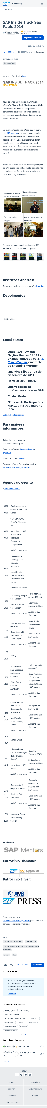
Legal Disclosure (35, 1089)
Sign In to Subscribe (32, 38)
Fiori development (10, 1031)
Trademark (11, 1096)
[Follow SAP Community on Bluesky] (21, 1075)
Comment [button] (37, 965)
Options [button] (23, 42)
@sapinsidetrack (27, 449)
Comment (12, 994)
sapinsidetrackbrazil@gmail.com (16, 467)
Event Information (10, 1027)
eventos (6, 955)
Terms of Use (35, 1082)
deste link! (39, 286)
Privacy (11, 1082)
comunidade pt (31, 941)
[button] (5, 52)
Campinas (23, 1010)
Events (22, 1027)
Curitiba (20, 1022)
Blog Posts (8, 9)
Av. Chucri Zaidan (26, 360)
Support (35, 1096)
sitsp (14, 955)
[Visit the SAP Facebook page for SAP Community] (17, 1075)
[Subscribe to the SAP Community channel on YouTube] (26, 1075)
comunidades (8, 1022)
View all (6, 1062)
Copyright (12, 1089)
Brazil (6, 1010)
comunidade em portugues (13, 941)
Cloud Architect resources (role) (14, 1018)
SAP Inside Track (9, 63)
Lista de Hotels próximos (13, 415)
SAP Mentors (12, 133)
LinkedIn (21, 458)
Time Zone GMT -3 (12, 489)
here (24, 76)
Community (17, 3)
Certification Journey (11, 1014)
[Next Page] (25, 1034)
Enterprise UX (32, 1022)
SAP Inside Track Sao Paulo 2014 (22, 24)
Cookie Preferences (12, 1102)
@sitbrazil (7, 453)
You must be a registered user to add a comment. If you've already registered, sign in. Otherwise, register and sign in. (22, 985)
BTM (13, 1010)
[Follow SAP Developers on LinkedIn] (30, 1075)
